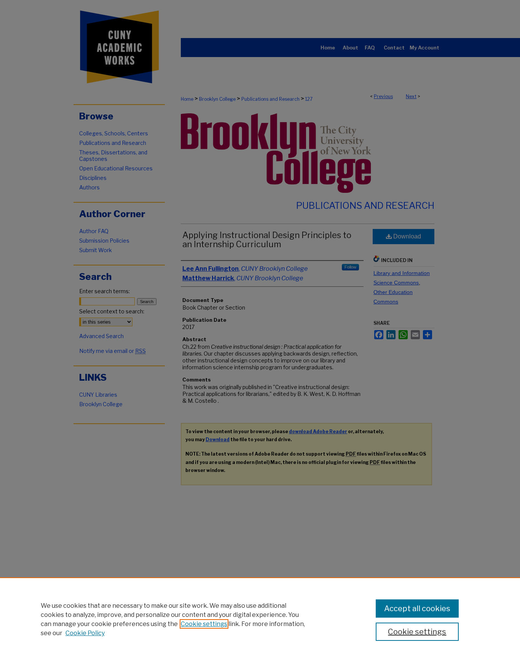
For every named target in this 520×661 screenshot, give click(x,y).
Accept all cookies (417, 608)
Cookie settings (204, 624)
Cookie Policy (85, 633)
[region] (260, 619)
